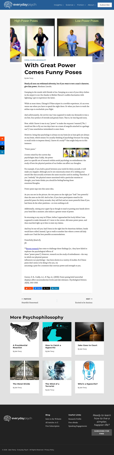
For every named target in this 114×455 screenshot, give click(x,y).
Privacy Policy (49, 450)
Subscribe (105, 5)
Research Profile (74, 419)
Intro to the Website (53, 419)
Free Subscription (52, 426)
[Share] (2, 139)
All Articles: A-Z (52, 422)
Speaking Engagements (77, 426)
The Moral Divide (21, 384)
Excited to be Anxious (83, 301)
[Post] (2, 147)
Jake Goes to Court (87, 345)
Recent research (32, 248)
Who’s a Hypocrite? (88, 384)
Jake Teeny (29, 78)
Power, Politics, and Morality (35, 60)
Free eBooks (73, 422)
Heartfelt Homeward (30, 301)
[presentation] (24, 331)
